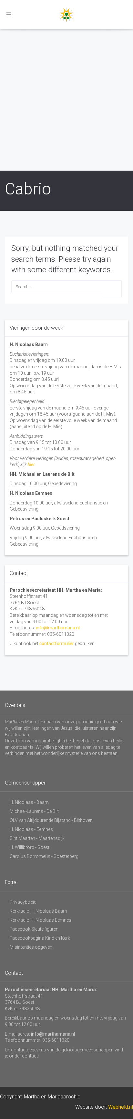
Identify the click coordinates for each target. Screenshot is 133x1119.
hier (31, 464)
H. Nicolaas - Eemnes (31, 829)
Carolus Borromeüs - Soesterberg (44, 856)
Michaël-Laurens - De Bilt (34, 811)
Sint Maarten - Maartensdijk (37, 838)
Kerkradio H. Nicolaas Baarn (38, 911)
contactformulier (56, 643)
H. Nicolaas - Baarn (29, 802)
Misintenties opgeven (31, 947)
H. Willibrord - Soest (29, 847)
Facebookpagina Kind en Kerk (40, 938)
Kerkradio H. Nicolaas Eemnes (40, 920)
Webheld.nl (120, 1107)
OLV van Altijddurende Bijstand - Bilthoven (51, 820)
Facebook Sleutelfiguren (34, 929)
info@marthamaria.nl (58, 627)
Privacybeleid (23, 902)
